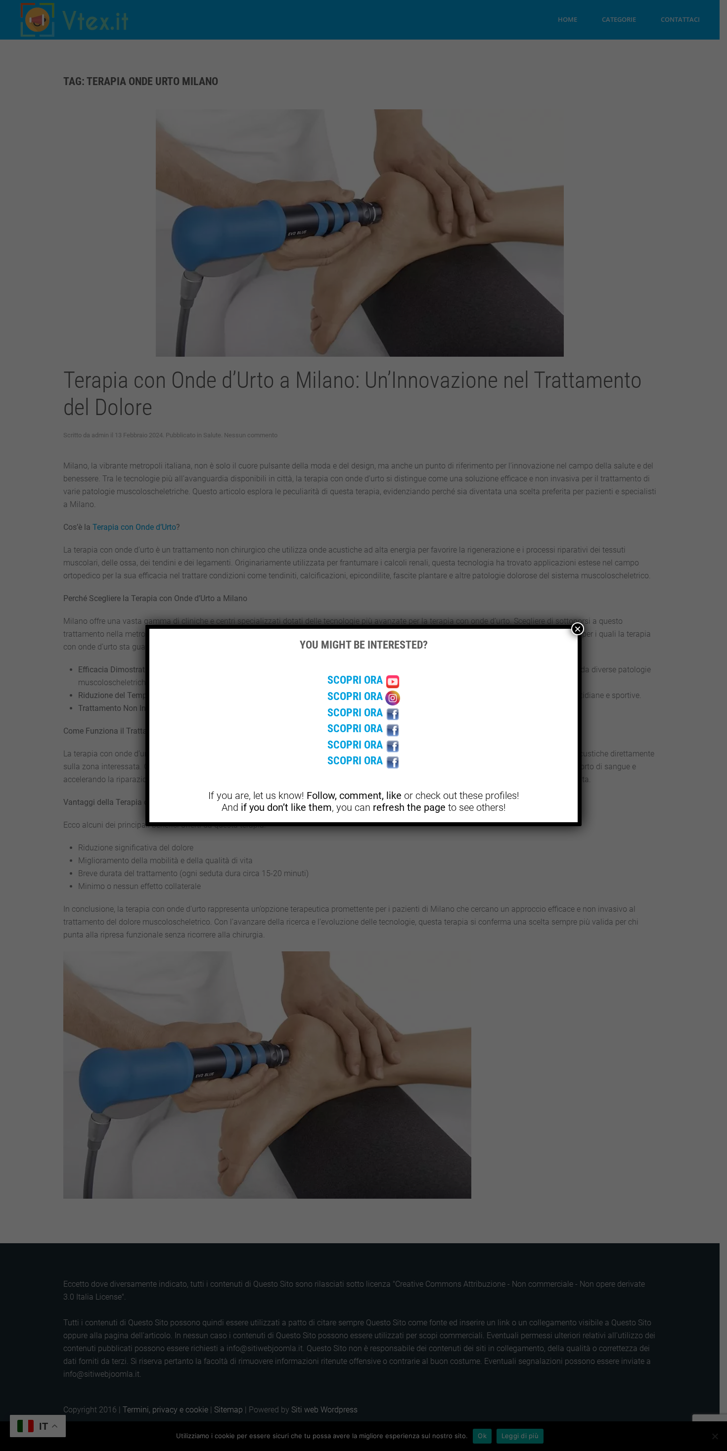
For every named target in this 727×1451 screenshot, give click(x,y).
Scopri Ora (356, 680)
